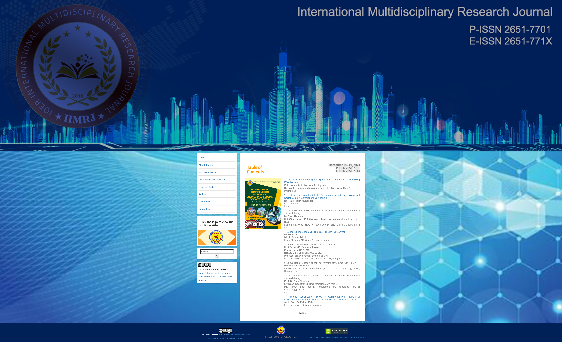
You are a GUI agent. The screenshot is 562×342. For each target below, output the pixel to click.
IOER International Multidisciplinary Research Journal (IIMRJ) (336, 337)
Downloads (204, 201)
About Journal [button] (206, 164)
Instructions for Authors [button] (211, 179)
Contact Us (204, 208)
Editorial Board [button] (207, 172)
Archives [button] (203, 194)
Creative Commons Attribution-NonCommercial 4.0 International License (215, 276)
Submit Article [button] (207, 186)
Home (202, 157)
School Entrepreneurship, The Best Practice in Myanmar (316, 232)
